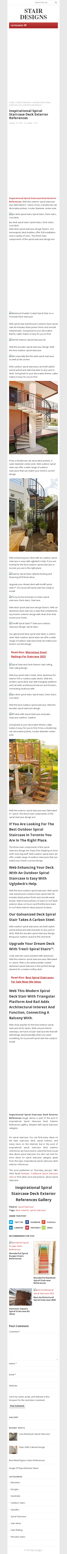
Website (13, 1385)
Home (11, 102)
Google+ (51, 1222)
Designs (15, 1489)
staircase (41, 1210)
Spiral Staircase (23, 102)
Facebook (35, 1222)
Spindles (15, 1509)
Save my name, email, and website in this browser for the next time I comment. (29, 1398)
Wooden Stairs (18, 1536)
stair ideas (16, 1523)
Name (13, 1363)
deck (18, 1210)
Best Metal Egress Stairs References (27, 1460)
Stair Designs (36, 1550)
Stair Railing (16, 1529)
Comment (14, 1331)
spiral (33, 1210)
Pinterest (36, 1227)
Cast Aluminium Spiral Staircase (34, 1433)
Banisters (15, 1482)
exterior (25, 1210)
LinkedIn (18, 1227)
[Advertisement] (33, 64)
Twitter (18, 1222)
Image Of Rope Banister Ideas (24, 1468)
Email (50, 1227)
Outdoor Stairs (18, 1502)
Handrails (15, 1495)
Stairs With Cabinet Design (32, 1447)
